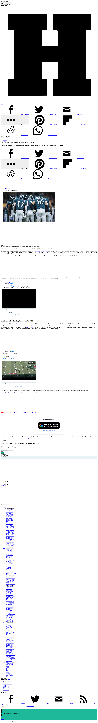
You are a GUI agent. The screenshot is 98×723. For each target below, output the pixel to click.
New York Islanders (10, 644)
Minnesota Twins (9, 607)
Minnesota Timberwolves (11, 569)
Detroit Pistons (9, 558)
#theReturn (11, 358)
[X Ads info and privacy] (35, 310)
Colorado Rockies (9, 597)
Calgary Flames (9, 627)
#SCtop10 (5, 358)
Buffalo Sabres (9, 626)
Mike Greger (7, 188)
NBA (4, 548)
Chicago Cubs (9, 592)
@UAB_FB (7, 351)
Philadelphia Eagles (10, 282)
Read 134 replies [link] (19, 314)
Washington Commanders (11, 546)
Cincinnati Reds (9, 595)
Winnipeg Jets (9, 661)
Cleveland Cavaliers (10, 555)
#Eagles (12, 286)
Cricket (7, 666)
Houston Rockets (9, 561)
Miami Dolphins (9, 532)
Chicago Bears (9, 518)
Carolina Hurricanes (10, 628)
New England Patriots (10, 534)
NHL (4, 622)
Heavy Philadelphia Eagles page (12, 392)
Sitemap (5, 688)
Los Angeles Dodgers (10, 603)
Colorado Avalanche (10, 631)
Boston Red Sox (9, 591)
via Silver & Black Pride (41, 276)
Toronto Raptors (9, 581)
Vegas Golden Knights (10, 658)
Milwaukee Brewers (10, 605)
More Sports (5, 662)
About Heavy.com (7, 681)
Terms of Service (6, 687)
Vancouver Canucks (10, 657)
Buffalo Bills (8, 513)
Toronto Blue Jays (10, 620)
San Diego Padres (9, 613)
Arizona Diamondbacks (11, 586)
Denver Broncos (9, 520)
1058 (5, 383)
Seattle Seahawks (9, 543)
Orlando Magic (9, 574)
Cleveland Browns (10, 516)
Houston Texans (9, 524)
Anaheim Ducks (9, 623)
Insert (14, 721)
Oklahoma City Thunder (11, 573)
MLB (4, 585)
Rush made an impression (6, 255)
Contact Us (5, 682)
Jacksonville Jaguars (10, 526)
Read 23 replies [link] (18, 386)
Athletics (8, 587)
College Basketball (10, 663)
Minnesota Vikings (10, 533)
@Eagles (7, 283)
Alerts (2, 136)
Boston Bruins (9, 625)
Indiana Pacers (9, 562)
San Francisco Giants (10, 614)
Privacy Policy (6, 686)
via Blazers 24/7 (30, 327)
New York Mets (9, 608)
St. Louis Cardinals (10, 616)
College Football (9, 664)
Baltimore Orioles (9, 590)
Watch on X (31, 362)
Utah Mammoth (9, 656)
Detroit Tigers (9, 598)
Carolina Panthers (9, 514)
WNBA (7, 672)
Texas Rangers (9, 619)
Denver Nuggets (9, 557)
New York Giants (9, 537)
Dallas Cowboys (9, 519)
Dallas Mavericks (9, 556)
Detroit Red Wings (10, 634)
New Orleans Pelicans (10, 570)
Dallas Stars (8, 633)
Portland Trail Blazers (10, 578)
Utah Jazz (8, 582)
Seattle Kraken (9, 651)
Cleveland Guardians (10, 596)
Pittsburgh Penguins (10, 649)
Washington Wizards (10, 584)
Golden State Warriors (10, 560)
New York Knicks (9, 572)
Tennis (7, 676)
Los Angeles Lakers (10, 564)
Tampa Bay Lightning (10, 653)
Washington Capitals (10, 659)
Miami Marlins (9, 604)
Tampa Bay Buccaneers (11, 544)
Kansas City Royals (10, 601)
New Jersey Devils (10, 643)
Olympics (8, 673)
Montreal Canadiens (10, 640)
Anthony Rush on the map (18, 323)
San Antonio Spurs (10, 580)
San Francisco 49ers (10, 542)
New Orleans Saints (10, 536)
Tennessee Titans (9, 545)
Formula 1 (8, 667)
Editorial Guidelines (7, 684)
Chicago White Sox (10, 593)
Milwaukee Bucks (10, 568)
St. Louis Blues (9, 652)
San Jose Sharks (9, 650)
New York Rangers (10, 645)
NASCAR (8, 669)
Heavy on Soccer (9, 675)
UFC (7, 670)
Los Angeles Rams (10, 530)
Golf (7, 668)
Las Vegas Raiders (10, 531)
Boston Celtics (9, 550)
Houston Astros (9, 599)
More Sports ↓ (4, 485)
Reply (10, 312)
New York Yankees (10, 609)
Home (4, 507)
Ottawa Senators (9, 646)
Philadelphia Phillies (10, 610)
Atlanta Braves (9, 589)
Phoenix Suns (9, 576)
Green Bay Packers (10, 522)
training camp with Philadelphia (41, 251)
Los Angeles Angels (10, 602)
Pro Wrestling (9, 674)
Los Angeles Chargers (10, 528)
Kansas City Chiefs (10, 527)
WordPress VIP (30, 706)
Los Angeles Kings (10, 638)
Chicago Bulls (9, 554)
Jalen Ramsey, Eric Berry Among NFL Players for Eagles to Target (23, 412)
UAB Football (8, 350)
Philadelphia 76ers (10, 575)
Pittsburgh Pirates (9, 611)
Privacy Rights (6, 690)
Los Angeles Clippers (10, 563)
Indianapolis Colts (9, 525)
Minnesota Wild (9, 639)
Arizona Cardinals (10, 509)
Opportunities (6, 685)
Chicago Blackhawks (10, 629)
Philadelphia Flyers (10, 647)
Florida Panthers (9, 637)
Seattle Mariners (9, 615)
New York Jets (9, 538)
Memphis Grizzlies (10, 566)
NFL (4, 508)
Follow (11, 283)
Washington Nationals (10, 621)
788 (5, 312)
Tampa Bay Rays (9, 617)
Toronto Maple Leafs (10, 655)
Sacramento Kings (10, 579)
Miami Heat (8, 567)
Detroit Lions (8, 521)
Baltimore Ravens (9, 512)
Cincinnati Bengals (10, 515)
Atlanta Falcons (9, 510)
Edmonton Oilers (9, 635)
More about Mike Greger (24, 438)
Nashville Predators (10, 641)
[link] (35, 282)
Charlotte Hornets (9, 553)
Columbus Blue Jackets (11, 632)
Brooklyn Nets (9, 551)
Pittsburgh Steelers (10, 540)
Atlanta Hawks (9, 549)
